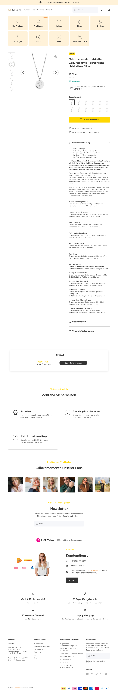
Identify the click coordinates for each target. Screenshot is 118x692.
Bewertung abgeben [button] (73, 363)
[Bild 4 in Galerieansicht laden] (11, 81)
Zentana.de (17, 688)
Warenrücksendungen (42, 647)
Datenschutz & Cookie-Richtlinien (68, 650)
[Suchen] (74, 10)
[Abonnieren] (81, 523)
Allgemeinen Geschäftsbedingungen (68, 645)
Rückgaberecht (65, 659)
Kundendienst (77, 555)
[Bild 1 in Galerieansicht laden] (11, 56)
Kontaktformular (92, 570)
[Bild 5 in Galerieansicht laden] (11, 90)
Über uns (37, 652)
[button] (109, 10)
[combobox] (85, 10)
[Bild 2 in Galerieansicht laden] (11, 64)
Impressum (64, 662)
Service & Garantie (67, 657)
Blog (35, 658)
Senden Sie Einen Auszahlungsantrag (67, 666)
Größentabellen (39, 649)
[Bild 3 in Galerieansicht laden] (11, 73)
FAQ (35, 655)
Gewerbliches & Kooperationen (71, 654)
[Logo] (14, 10)
